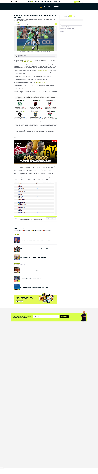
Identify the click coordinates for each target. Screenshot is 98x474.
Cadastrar (73, 28)
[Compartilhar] (56, 24)
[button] (35, 152)
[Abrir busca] (86, 2)
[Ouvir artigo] (16, 56)
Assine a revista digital (40, 82)
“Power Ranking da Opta (41, 70)
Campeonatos (49, 1)
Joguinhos (60, 1)
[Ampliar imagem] (35, 38)
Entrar (70, 28)
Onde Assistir (43, 1)
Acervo (30, 1)
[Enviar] (82, 27)
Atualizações (37, 1)
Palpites (55, 1)
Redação (17, 22)
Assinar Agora (19, 301)
